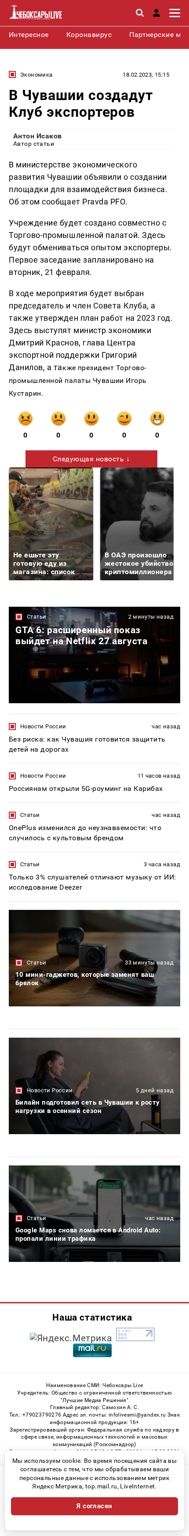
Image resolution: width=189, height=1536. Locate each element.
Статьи (36, 616)
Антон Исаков (37, 136)
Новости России (43, 726)
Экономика (36, 74)
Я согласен (94, 1506)
